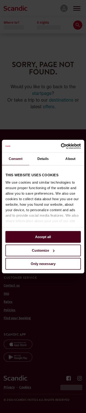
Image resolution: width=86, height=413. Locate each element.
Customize (40, 250)
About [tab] (70, 159)
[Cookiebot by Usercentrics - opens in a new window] (61, 146)
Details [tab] (43, 159)
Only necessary (43, 264)
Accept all (43, 237)
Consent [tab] (15, 159)
